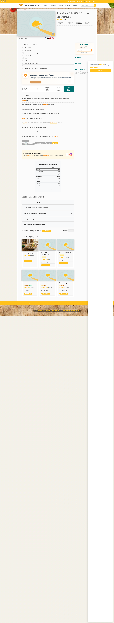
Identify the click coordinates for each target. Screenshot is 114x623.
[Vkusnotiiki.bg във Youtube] (3, 1)
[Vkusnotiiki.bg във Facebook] (1, 1)
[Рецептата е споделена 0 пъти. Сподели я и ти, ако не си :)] (25, 38)
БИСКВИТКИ (54, 303)
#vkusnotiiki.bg (46, 155)
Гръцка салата (29, 253)
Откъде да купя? (35, 82)
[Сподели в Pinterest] (50, 38)
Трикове (61, 5)
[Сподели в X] (48, 38)
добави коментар (46, 230)
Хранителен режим (71, 1)
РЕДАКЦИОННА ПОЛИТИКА (33, 303)
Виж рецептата (28, 261)
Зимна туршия (64, 283)
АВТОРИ (25, 303)
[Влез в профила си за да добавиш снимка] (53, 34)
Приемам (100, 70)
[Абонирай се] (92, 50)
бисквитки (101, 64)
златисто (45, 104)
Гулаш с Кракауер (83, 73)
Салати (76, 60)
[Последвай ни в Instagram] (70, 154)
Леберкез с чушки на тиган (80, 70)
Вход (94, 1)
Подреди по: (65, 230)
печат (55, 143)
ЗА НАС (20, 303)
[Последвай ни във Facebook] (67, 154)
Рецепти (46, 5)
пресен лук (56, 136)
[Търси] (95, 5)
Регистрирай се (88, 1)
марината (25, 122)
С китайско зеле (47, 283)
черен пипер (53, 122)
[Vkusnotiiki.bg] (5, 1)
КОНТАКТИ (60, 303)
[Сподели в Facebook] (45, 38)
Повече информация (94, 67)
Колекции (53, 5)
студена (24, 100)
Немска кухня (78, 66)
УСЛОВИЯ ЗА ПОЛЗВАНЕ (45, 303)
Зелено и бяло (29, 283)
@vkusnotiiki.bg (30, 155)
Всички (23, 118)
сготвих (26, 141)
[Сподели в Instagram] (53, 38)
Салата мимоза (65, 252)
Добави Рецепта (80, 1)
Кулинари (75, 5)
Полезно (67, 5)
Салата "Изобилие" (45, 253)
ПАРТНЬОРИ (65, 303)
